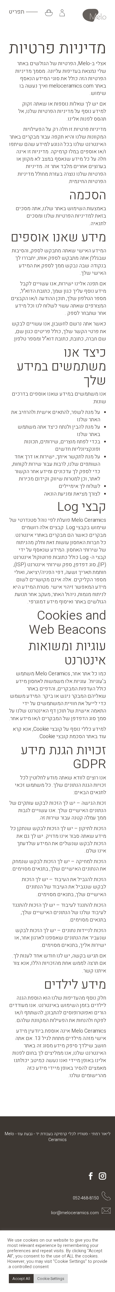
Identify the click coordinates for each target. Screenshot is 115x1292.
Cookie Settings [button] (50, 1278)
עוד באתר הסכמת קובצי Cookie (73, 736)
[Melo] (94, 15)
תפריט (16, 12)
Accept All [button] (21, 1278)
